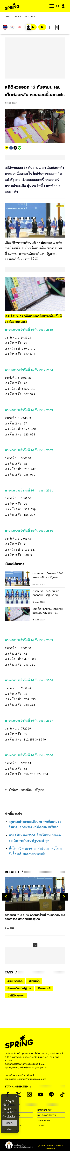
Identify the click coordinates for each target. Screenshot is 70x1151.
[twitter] (15, 148)
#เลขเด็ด (34, 981)
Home (8, 16)
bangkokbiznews (46, 1115)
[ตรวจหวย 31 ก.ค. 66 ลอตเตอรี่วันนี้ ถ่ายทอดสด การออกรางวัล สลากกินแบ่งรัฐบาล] (35, 894)
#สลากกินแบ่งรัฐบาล (19, 988)
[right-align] (57, 6)
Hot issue (30, 16)
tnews (40, 1125)
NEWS (18, 16)
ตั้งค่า (10, 1129)
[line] (19, 148)
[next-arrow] (64, 896)
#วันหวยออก (14, 981)
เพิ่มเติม (11, 1116)
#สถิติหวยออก (15, 996)
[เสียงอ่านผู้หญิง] (31, 27)
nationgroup (44, 1110)
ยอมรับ (9, 1123)
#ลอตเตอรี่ (44, 988)
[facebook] (11, 148)
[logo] (12, 6)
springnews (43, 1120)
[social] (18, 1094)
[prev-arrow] (6, 896)
